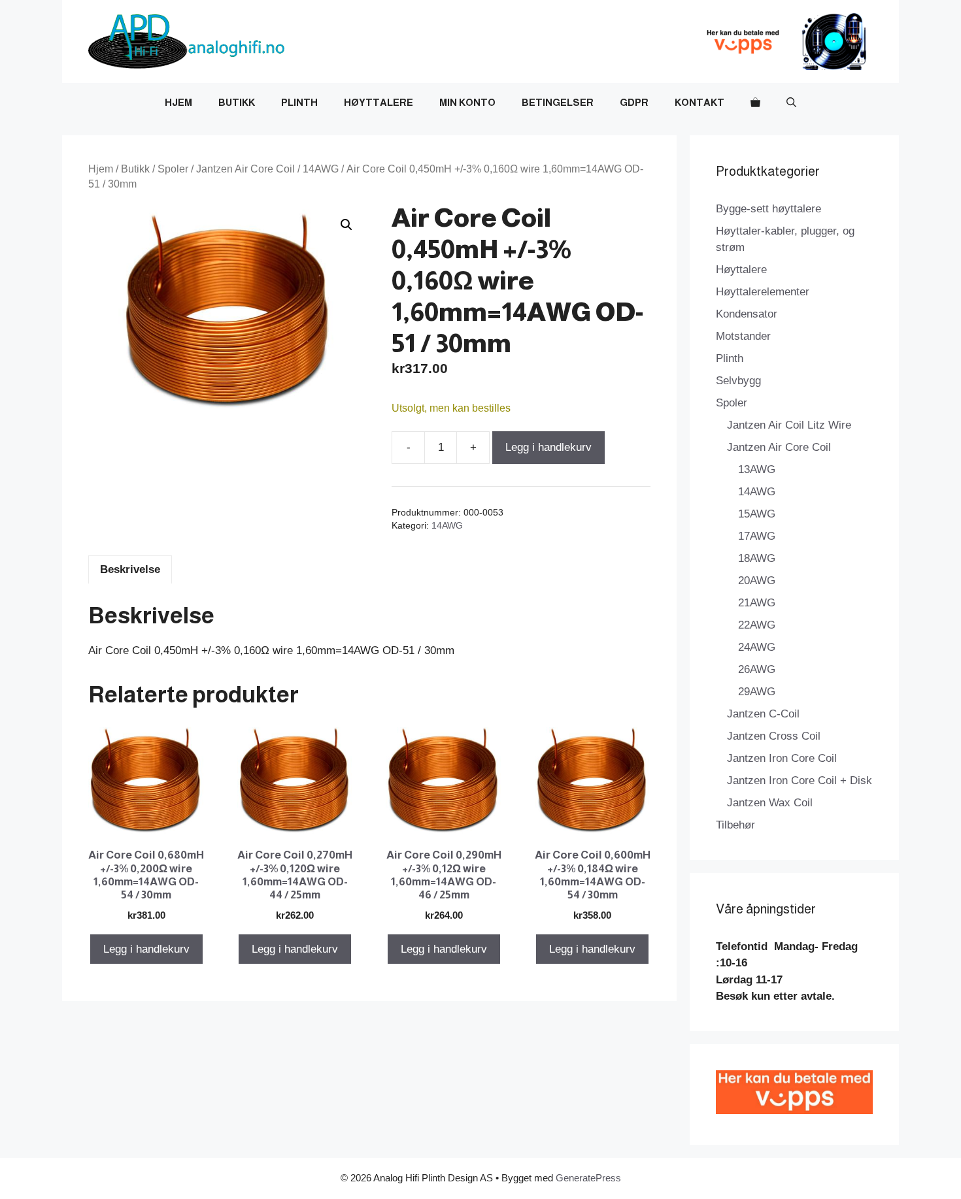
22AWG (756, 625)
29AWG (756, 691)
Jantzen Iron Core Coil (782, 758)
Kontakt (699, 102)
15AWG (756, 514)
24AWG (756, 647)
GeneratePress (588, 1177)
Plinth (299, 102)
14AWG (321, 168)
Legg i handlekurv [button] (146, 949)
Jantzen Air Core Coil (245, 168)
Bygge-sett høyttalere (768, 209)
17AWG (756, 536)
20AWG (756, 580)
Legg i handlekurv (548, 447)
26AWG (756, 669)
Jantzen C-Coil (763, 714)
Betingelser (558, 102)
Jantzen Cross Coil (773, 736)
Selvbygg (738, 380)
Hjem (178, 102)
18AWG (756, 558)
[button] (791, 102)
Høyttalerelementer (762, 292)
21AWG (756, 603)
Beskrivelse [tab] (130, 569)
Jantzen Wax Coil (770, 803)
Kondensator (746, 314)
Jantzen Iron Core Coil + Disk (799, 780)
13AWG (756, 469)
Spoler (173, 168)
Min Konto (467, 102)
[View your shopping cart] (755, 102)
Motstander (743, 336)
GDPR (634, 102)
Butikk (236, 102)
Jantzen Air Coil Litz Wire (789, 425)
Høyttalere (378, 102)
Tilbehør (735, 825)
